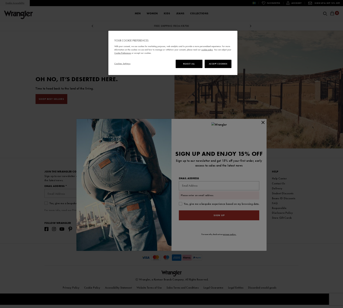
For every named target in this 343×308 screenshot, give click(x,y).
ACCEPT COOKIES (218, 63)
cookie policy (207, 49)
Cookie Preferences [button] (122, 53)
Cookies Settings (122, 63)
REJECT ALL (189, 63)
